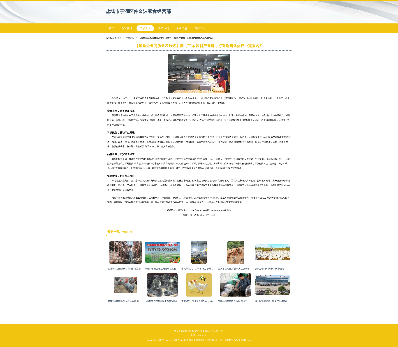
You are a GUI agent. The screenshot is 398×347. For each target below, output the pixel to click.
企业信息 (181, 28)
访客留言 (199, 28)
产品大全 (145, 28)
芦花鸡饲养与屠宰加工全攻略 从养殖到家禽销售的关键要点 (136, 301)
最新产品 (113, 232)
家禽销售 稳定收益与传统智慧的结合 (162, 268)
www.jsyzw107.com (174, 340)
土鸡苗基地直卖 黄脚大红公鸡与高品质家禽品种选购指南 (245, 268)
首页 (111, 28)
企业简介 (127, 28)
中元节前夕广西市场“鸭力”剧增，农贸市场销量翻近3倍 (207, 268)
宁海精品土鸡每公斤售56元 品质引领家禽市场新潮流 (206, 301)
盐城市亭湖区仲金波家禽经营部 (138, 11)
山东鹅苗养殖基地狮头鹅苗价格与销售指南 (165, 301)
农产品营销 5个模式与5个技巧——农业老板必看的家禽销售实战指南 (288, 268)
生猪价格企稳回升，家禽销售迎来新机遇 (127, 268)
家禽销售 (188, 340)
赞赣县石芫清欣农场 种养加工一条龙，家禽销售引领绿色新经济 (249, 301)
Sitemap (247, 340)
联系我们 (163, 28)
